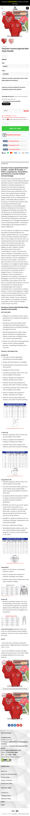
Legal (2, 805)
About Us (4, 771)
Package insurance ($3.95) (11, 101)
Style (4, 70)
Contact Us (4, 793)
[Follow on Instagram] (12, 725)
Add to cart (15, 128)
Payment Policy (6, 799)
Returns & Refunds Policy (9, 774)
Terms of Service (6, 780)
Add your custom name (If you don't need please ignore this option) (15, 79)
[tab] (15, 164)
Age (3, 63)
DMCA (3, 802)
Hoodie (4, 47)
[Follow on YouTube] (21, 725)
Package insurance (8, 96)
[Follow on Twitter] (15, 725)
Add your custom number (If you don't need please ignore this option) (13, 88)
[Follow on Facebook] (9, 725)
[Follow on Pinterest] (18, 725)
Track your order (6, 783)
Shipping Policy (6, 796)
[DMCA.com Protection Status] (6, 760)
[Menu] (2, 8)
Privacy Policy (5, 777)
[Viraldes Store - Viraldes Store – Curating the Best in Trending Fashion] (15, 8)
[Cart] (27, 8)
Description (4, 163)
